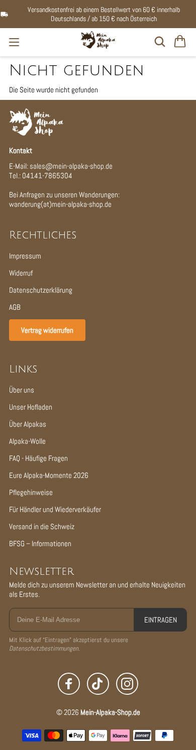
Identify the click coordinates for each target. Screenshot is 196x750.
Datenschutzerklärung (40, 290)
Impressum (25, 256)
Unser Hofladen (30, 407)
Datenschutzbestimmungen (43, 648)
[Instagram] (127, 684)
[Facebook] (69, 684)
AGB (15, 307)
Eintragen (160, 619)
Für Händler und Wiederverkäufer (55, 509)
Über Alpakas (27, 424)
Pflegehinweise (31, 492)
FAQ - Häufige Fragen (38, 458)
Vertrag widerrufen (47, 330)
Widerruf (21, 273)
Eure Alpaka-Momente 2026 (48, 475)
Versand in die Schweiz (41, 526)
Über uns (21, 390)
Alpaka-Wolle (27, 441)
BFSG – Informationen (40, 543)
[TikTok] (98, 684)
